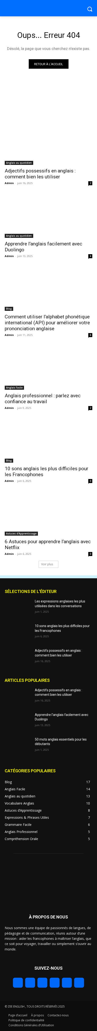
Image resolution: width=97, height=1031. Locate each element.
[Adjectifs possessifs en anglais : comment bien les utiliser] (48, 143)
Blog (9, 308)
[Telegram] (55, 983)
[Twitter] (42, 983)
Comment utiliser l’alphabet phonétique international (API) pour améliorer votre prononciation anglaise (47, 322)
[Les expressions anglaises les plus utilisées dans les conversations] (18, 608)
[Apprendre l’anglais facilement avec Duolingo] (48, 216)
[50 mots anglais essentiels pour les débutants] (18, 746)
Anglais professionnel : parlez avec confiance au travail (43, 398)
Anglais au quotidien (19, 162)
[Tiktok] (67, 983)
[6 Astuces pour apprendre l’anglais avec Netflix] (48, 514)
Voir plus (47, 564)
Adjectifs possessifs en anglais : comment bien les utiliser (40, 174)
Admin (9, 183)
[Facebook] (18, 983)
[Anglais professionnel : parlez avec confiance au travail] (48, 368)
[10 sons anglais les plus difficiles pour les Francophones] (48, 441)
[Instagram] (30, 983)
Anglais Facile (14, 387)
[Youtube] (79, 983)
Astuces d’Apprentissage (21, 533)
